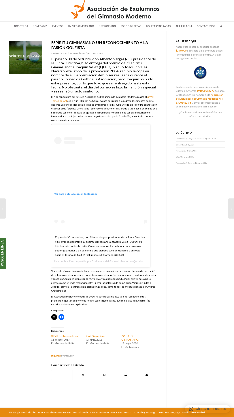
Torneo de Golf (78, 53)
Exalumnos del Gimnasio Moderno (112, 261)
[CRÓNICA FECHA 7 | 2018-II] (3, 208)
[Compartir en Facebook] (62, 375)
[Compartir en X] (83, 375)
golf (72, 355)
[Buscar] (220, 26)
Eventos (65, 355)
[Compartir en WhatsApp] (104, 375)
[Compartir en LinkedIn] (125, 375)
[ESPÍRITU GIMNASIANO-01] (25, 57)
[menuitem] (21, 26)
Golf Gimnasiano (95, 336)
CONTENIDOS (97, 53)
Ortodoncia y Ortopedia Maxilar (189, 138)
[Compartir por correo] (146, 375)
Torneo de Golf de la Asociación (90, 79)
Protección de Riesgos (185, 163)
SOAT (178, 157)
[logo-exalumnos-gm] (117, 10)
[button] (207, 409)
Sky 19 (179, 144)
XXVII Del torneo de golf (65, 336)
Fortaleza (180, 150)
